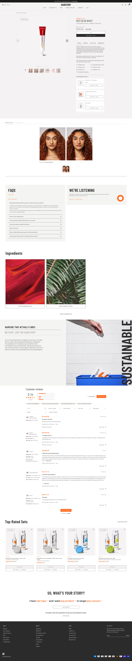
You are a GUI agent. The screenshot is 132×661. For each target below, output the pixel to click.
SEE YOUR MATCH (66, 607)
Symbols (38, 637)
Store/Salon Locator (41, 633)
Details (79, 43)
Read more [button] (48, 460)
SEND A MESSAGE (78, 199)
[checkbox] (54, 412)
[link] (80, 18)
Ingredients (101, 43)
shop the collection (122, 521)
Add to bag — (90, 35)
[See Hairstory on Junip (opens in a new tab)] (69, 513)
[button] (25, 71)
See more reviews (66, 510)
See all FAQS (11, 194)
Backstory (38, 628)
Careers (38, 646)
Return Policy (72, 639)
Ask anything (92, 396)
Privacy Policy (72, 633)
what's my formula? (80, 27)
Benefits (86, 43)
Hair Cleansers (6, 631)
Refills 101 (38, 631)
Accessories (6, 637)
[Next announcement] (130, 1)
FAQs (70, 628)
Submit (128, 635)
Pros (61, 7)
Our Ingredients (39, 635)
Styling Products (7, 633)
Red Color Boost (23, 12)
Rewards (80, 7)
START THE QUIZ (66, 615)
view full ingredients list (66, 313)
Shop (44, 7)
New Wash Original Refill (91, 91)
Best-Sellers (6, 639)
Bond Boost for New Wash (91, 80)
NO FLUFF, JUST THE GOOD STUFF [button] (20, 332)
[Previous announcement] (1, 1)
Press (37, 644)
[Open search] (122, 5)
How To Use (93, 43)
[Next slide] (67, 40)
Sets (4, 635)
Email (108, 635)
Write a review (101, 396)
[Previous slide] (17, 40)
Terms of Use (72, 635)
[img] (33, 418)
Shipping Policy (73, 637)
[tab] (9, 123)
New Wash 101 (53, 7)
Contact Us (71, 631)
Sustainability (39, 639)
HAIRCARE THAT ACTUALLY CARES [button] (20, 327)
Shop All (5, 628)
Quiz (87, 7)
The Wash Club (6, 642)
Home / (17, 12)
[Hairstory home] (66, 5)
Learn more (81, 1)
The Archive (39, 642)
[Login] (126, 5)
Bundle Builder (70, 7)
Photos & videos (53, 412)
